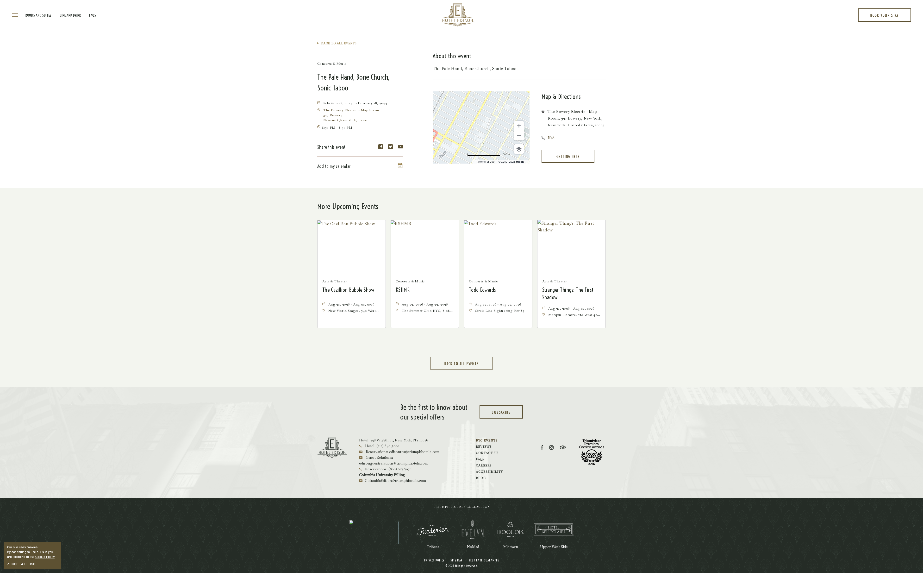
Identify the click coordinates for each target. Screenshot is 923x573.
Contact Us (487, 453)
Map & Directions (561, 97)
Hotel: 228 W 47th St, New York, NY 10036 (393, 440)
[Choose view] (519, 149)
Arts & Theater (334, 281)
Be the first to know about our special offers (433, 412)
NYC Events (487, 440)
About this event (452, 56)
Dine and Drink (70, 15)
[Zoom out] (519, 135)
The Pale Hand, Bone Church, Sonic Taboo (353, 82)
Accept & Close (21, 564)
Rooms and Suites (38, 15)
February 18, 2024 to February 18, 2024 (355, 103)
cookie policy (45, 557)
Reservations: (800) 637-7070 (388, 469)
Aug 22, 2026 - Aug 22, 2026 (351, 304)
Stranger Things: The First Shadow (567, 293)
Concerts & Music (331, 63)
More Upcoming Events (348, 206)
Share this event (331, 147)
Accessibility (489, 472)
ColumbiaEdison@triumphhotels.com (395, 480)
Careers (484, 465)
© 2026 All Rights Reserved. (461, 566)
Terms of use (486, 161)
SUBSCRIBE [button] (507, 414)
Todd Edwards (482, 289)
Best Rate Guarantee (484, 560)
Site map (456, 560)
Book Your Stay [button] (884, 17)
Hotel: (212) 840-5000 (381, 446)
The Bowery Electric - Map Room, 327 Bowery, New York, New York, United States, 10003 (576, 118)
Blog (481, 478)
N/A (551, 137)
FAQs (92, 15)
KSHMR (403, 289)
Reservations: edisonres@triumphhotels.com (402, 451)
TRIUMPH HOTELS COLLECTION (461, 507)
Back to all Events (339, 43)
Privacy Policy (434, 560)
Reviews (484, 447)
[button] (568, 156)
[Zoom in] (519, 126)
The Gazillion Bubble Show (348, 289)
